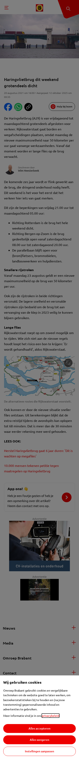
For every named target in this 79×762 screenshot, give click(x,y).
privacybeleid (50, 715)
